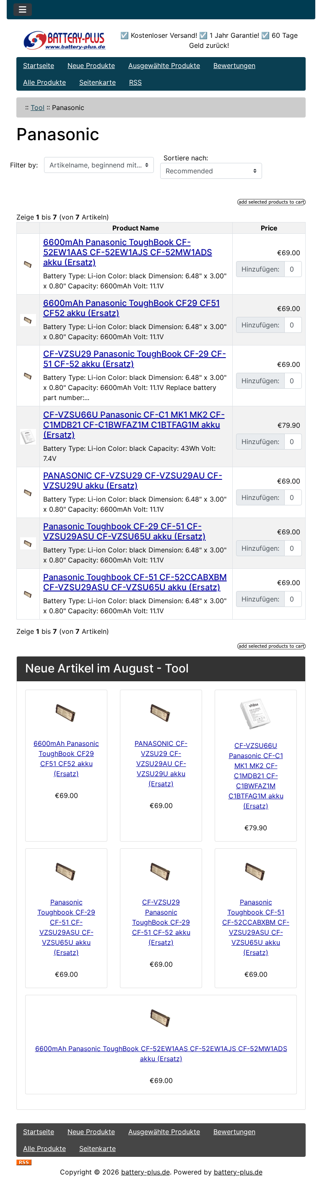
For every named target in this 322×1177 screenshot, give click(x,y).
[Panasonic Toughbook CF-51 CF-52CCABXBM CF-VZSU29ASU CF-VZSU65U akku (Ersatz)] (28, 593)
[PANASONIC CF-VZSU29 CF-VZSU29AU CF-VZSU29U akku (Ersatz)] (28, 492)
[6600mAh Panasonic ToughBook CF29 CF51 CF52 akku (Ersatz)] (28, 319)
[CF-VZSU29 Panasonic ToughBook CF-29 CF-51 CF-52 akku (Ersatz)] (28, 375)
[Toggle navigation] (22, 9)
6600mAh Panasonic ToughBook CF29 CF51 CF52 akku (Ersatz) (66, 758)
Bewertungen (234, 65)
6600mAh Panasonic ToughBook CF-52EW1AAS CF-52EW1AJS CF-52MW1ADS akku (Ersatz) (127, 252)
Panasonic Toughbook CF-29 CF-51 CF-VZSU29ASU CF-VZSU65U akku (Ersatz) (124, 531)
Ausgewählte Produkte (164, 65)
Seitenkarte (97, 82)
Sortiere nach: (186, 158)
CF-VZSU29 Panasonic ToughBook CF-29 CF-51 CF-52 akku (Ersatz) (161, 922)
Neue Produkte (91, 65)
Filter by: (24, 165)
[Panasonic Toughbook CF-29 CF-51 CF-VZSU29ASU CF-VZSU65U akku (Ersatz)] (28, 543)
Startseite (38, 65)
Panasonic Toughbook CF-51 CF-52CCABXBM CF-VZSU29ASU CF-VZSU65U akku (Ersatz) (135, 582)
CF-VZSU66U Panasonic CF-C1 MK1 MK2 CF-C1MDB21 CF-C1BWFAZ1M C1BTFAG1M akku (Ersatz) (134, 425)
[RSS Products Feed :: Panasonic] (23, 1162)
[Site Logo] (64, 40)
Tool (37, 107)
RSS (135, 82)
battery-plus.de (145, 1172)
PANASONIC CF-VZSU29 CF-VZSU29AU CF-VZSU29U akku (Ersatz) (132, 481)
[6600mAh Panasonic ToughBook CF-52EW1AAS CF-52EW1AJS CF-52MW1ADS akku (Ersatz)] (28, 263)
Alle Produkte (44, 82)
